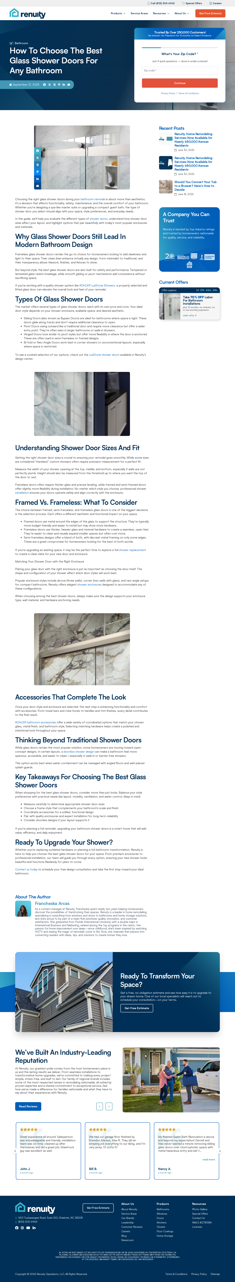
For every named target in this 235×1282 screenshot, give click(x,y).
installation (22, 492)
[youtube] (28, 1228)
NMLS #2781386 (202, 1222)
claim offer (188, 315)
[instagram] (22, 1228)
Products (116, 13)
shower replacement (132, 550)
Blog (124, 1235)
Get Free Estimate (210, 13)
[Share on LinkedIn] (64, 84)
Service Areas (139, 13)
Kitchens (161, 1222)
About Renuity (129, 1209)
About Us (180, 13)
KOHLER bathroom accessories (35, 722)
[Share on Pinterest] (59, 84)
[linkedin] (34, 1228)
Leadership (127, 1222)
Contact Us (198, 1218)
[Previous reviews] (99, 1106)
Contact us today (26, 869)
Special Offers (194, 3)
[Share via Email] (68, 84)
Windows (162, 1213)
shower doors (98, 218)
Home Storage (165, 1235)
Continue (179, 83)
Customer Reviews (131, 1226)
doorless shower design (79, 751)
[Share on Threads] (54, 84)
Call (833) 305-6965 (163, 3)
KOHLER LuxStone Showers (97, 285)
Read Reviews (28, 1106)
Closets (161, 1226)
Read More (139, 1159)
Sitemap (215, 1274)
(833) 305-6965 (27, 1221)
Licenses (197, 1226)
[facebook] (16, 1228)
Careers (217, 3)
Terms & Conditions (189, 93)
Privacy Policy (168, 93)
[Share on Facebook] (44, 84)
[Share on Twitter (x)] (49, 84)
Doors (160, 1218)
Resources (159, 13)
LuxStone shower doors (104, 354)
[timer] (189, 290)
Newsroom (127, 1240)
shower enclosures (89, 584)
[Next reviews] (109, 1106)
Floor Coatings (165, 1231)
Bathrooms (163, 1209)
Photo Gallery (200, 1209)
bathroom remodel (93, 199)
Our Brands (127, 1218)
